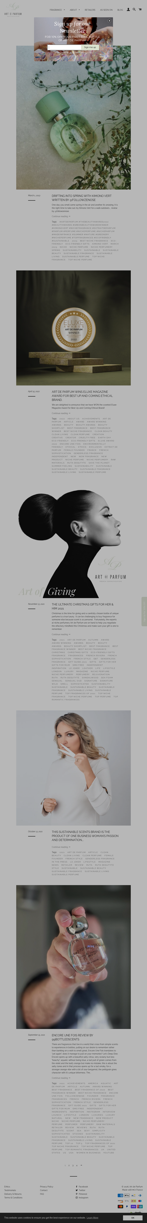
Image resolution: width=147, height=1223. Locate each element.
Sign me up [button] (90, 47)
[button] (109, 20)
